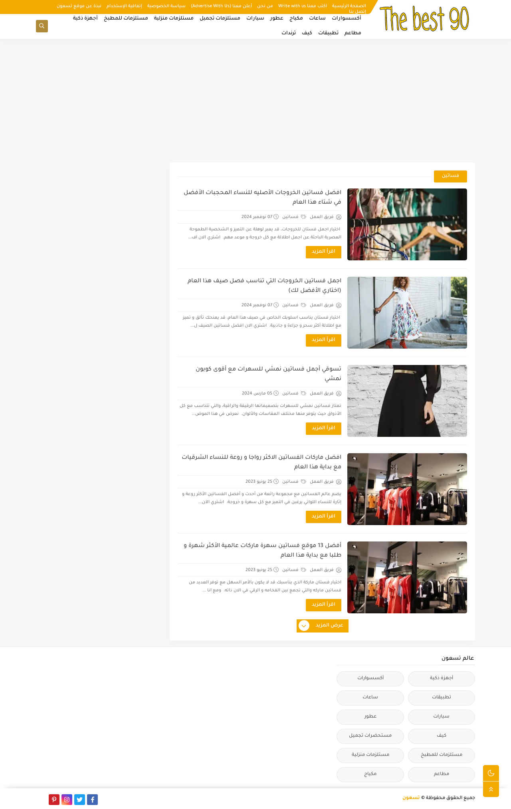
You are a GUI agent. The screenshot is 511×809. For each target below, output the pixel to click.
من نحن (265, 6)
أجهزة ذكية (85, 19)
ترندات (288, 33)
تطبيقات (328, 33)
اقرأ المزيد (323, 252)
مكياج (296, 19)
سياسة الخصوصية (166, 6)
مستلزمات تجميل (220, 19)
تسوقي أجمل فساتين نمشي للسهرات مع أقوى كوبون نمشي (268, 375)
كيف (307, 33)
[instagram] (66, 799)
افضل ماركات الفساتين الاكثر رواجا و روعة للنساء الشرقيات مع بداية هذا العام (261, 463)
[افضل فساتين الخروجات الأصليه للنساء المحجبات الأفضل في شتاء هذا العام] (407, 224)
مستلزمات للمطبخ (126, 19)
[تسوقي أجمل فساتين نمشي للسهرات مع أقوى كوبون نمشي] (407, 401)
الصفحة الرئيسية (349, 6)
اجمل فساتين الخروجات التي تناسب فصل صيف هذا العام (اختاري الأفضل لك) (264, 286)
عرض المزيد (329, 626)
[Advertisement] (255, 101)
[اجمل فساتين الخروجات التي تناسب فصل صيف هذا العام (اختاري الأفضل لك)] (407, 313)
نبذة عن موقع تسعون (79, 6)
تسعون (411, 798)
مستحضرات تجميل (370, 736)
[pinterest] (54, 799)
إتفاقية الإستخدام (124, 6)
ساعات (317, 19)
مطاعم (353, 33)
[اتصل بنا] (41, 799)
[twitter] (79, 799)
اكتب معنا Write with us (302, 6)
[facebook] (92, 799)
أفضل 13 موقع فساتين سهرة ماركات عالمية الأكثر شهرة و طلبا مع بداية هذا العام (262, 551)
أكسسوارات (346, 19)
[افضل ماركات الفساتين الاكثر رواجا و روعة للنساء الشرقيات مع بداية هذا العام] (407, 489)
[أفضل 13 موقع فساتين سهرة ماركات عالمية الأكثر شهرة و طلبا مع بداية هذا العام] (407, 577)
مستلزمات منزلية (174, 19)
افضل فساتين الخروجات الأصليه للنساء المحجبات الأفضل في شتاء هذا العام (262, 198)
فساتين (291, 217)
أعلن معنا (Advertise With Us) (221, 6)
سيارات (255, 19)
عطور (276, 19)
